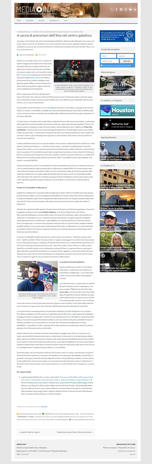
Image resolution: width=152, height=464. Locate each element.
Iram (82, 311)
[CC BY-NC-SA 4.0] (44, 407)
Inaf (65, 20)
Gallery (41, 20)
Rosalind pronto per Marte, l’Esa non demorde (75, 432)
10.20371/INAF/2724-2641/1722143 (84, 419)
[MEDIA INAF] (36, 12)
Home (19, 20)
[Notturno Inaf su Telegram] (117, 131)
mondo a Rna (25, 75)
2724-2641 (25, 454)
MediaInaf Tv (54, 20)
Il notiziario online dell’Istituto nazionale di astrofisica (37, 14)
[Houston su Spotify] (117, 117)
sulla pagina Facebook (62, 417)
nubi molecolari (68, 414)
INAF (35, 414)
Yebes (69, 314)
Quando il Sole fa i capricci (29, 432)
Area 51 (132, 454)
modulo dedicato (62, 419)
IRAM (61, 414)
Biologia (30, 414)
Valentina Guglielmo (26, 55)
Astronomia (23, 414)
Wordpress (131, 447)
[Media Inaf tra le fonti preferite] (117, 43)
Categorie (29, 20)
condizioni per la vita (52, 414)
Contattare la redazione (126, 451)
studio (47, 108)
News (39, 414)
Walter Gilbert (35, 77)
